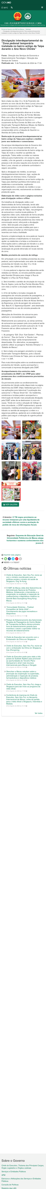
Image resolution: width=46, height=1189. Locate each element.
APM (3, 1175)
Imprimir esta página (12, 554)
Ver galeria (11, 504)
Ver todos (38, 713)
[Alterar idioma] (11, 7)
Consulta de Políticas (10, 1184)
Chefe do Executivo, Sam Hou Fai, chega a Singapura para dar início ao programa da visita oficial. (23, 686)
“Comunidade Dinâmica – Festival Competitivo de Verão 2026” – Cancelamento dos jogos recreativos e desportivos (21, 610)
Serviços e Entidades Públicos (14, 1171)
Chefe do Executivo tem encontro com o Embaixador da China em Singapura (22, 638)
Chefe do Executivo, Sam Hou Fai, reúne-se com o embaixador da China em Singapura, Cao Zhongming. (24, 647)
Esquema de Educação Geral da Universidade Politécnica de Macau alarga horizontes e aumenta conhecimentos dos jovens (25, 539)
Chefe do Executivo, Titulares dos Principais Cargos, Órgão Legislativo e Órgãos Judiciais (23, 1166)
